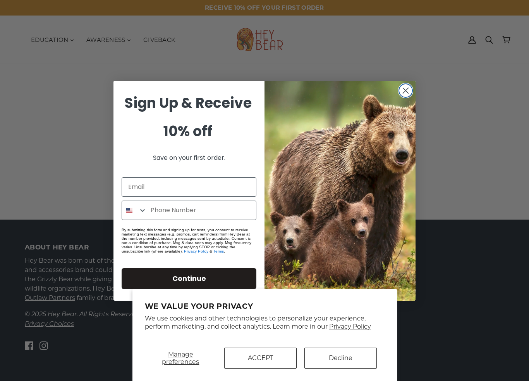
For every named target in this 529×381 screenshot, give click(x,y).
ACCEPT (260, 358)
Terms (218, 251)
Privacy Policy (350, 326)
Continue (189, 278)
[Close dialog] (405, 90)
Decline (340, 358)
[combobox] (134, 210)
